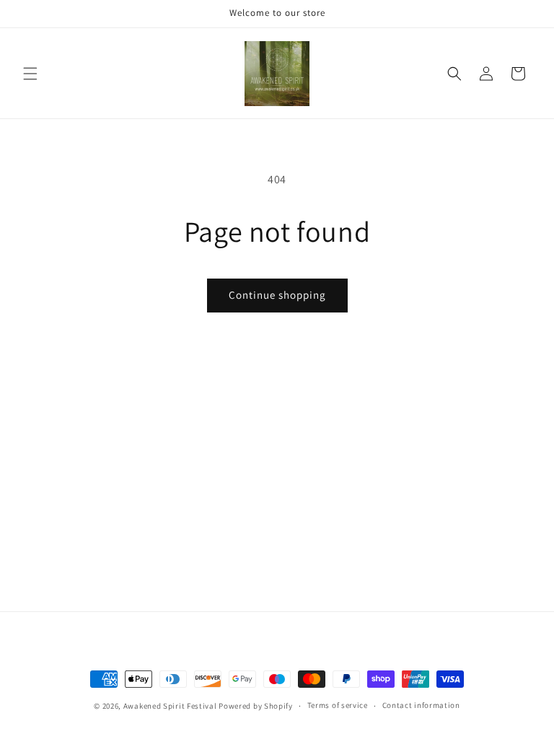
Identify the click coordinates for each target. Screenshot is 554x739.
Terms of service (337, 705)
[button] (30, 73)
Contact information (421, 705)
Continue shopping (277, 295)
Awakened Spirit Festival (170, 706)
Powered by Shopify (256, 706)
